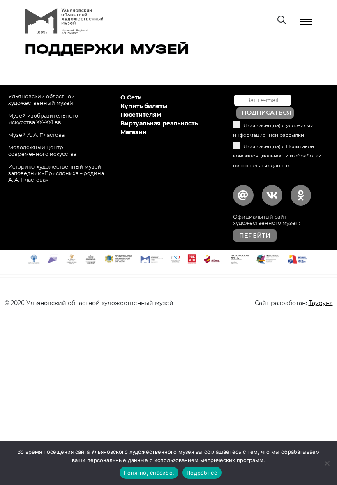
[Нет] (327, 463)
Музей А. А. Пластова (36, 135)
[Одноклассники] (301, 195)
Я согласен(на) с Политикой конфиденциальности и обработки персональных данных (277, 156)
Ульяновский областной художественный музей (41, 99)
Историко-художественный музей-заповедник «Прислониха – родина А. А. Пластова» (56, 173)
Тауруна (321, 303)
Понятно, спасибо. (149, 472)
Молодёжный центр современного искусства (42, 150)
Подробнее (202, 472)
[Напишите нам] (243, 195)
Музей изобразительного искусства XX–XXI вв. (43, 119)
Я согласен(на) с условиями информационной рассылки (273, 130)
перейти (254, 235)
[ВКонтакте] (272, 195)
